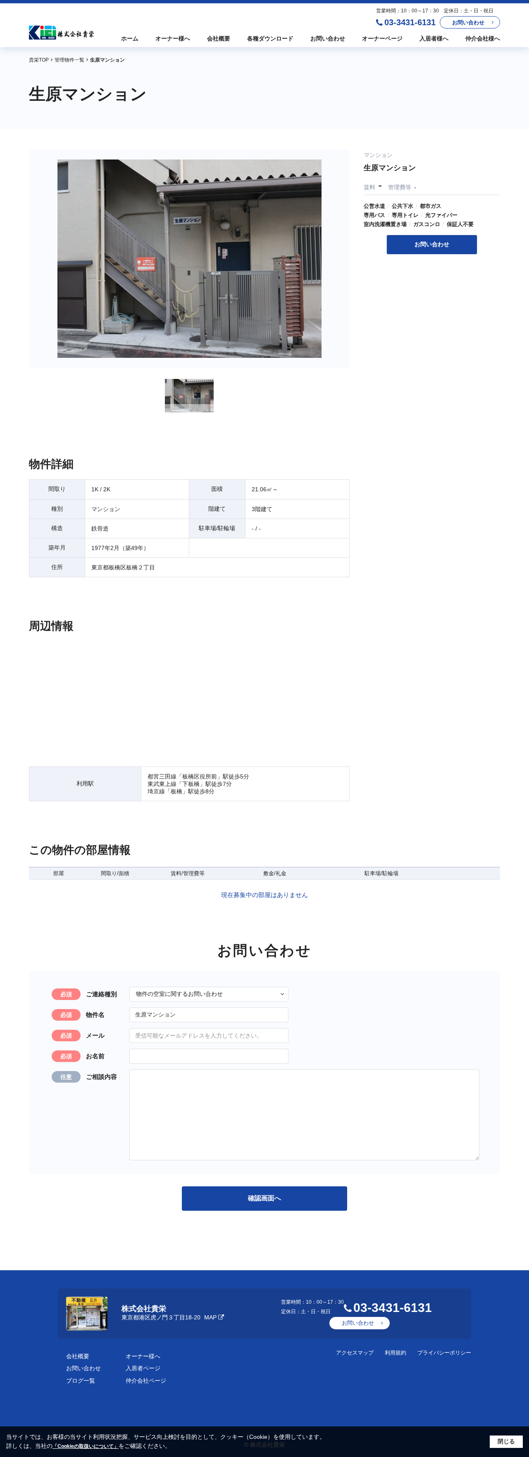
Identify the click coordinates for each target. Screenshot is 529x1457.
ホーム (129, 38)
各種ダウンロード (270, 38)
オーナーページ (382, 38)
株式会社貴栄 (144, 1309)
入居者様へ (433, 38)
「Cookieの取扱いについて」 (85, 1446)
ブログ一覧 (80, 1380)
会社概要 (218, 38)
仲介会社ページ (146, 1380)
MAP (210, 1317)
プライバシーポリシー (444, 1353)
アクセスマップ (355, 1353)
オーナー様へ (172, 38)
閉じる (506, 1441)
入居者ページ (143, 1368)
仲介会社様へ (482, 38)
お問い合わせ (468, 22)
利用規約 (395, 1353)
